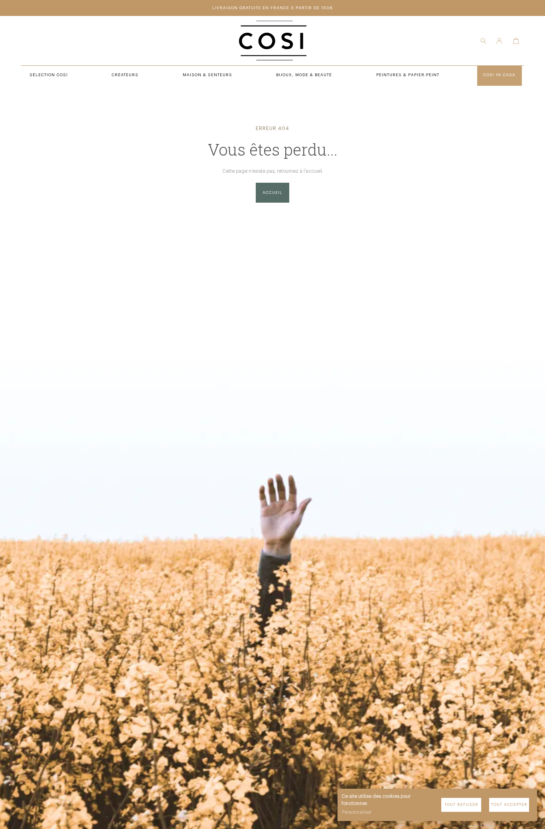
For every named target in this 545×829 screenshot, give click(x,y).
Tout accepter (509, 805)
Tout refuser (461, 805)
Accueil (272, 193)
